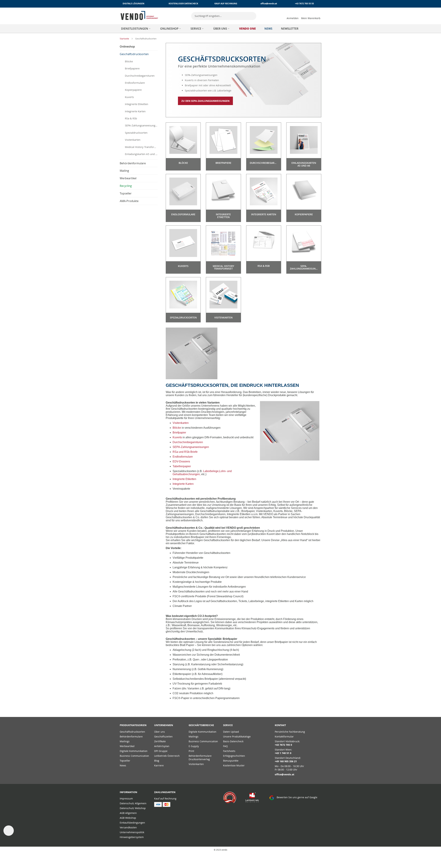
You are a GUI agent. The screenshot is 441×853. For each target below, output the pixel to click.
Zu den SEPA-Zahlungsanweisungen (205, 100)
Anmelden (293, 18)
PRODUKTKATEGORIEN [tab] (133, 725)
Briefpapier (179, 432)
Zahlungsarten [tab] (164, 792)
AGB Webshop (128, 817)
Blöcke (177, 427)
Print (191, 751)
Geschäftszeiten (163, 736)
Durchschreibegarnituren (188, 442)
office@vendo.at (268, 3)
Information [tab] (128, 792)
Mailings (125, 741)
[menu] (220, 28)
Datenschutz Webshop (133, 808)
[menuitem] (136, 28)
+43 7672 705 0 (283, 744)
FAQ (225, 746)
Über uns (159, 731)
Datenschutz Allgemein (133, 803)
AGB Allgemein (128, 813)
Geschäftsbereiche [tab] (201, 725)
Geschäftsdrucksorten (132, 731)
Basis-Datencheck (233, 741)
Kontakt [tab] (280, 725)
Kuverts (177, 437)
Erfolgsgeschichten (234, 755)
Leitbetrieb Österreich (167, 755)
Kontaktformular (284, 736)
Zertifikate (160, 741)
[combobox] (223, 16)
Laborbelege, (211, 471)
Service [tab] (228, 725)
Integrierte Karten (183, 483)
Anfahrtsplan (161, 746)
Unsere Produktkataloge (237, 736)
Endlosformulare (183, 456)
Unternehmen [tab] (163, 725)
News (123, 765)
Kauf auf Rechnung (165, 798)
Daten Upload (231, 731)
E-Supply (194, 746)
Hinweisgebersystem (132, 837)
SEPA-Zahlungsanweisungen (191, 447)
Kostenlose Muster (234, 765)
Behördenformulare (131, 736)
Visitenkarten (181, 422)
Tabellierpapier (182, 466)
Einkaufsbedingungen (132, 822)
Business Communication (134, 755)
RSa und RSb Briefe (185, 451)
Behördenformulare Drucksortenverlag (200, 757)
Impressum (126, 798)
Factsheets (229, 751)
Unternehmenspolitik (132, 832)
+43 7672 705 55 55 (304, 3)
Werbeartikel (127, 746)
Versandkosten (128, 827)
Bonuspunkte (230, 760)
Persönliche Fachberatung (290, 731)
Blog (156, 760)
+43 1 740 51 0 (283, 753)
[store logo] (139, 15)
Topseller (125, 760)
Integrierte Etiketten (184, 479)
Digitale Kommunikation (133, 751)
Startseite (125, 38)
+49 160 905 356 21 (286, 761)
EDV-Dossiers (181, 461)
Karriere (159, 765)
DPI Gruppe (160, 751)
